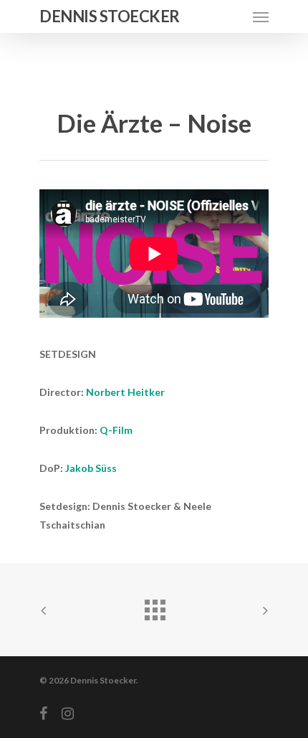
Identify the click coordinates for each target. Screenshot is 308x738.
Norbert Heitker (125, 392)
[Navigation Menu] (261, 16)
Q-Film (116, 430)
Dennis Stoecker (109, 16)
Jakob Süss (91, 468)
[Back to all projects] (154, 606)
